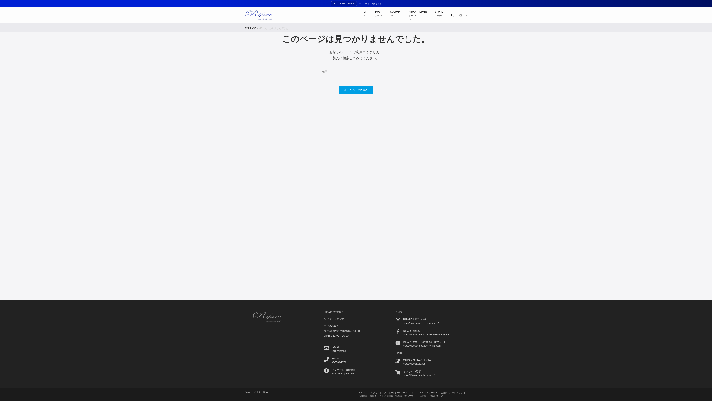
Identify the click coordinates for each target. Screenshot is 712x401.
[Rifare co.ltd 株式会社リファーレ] (397, 342)
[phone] (326, 359)
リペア (362, 392)
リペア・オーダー (429, 392)
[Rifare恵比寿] (397, 331)
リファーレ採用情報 (343, 369)
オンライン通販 (412, 371)
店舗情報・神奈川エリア (430, 396)
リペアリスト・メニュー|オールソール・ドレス (393, 392)
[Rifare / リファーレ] (397, 320)
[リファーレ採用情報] (326, 370)
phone (336, 358)
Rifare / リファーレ (415, 319)
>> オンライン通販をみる (370, 3)
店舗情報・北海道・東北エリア (399, 396)
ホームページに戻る (356, 90)
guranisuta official (417, 360)
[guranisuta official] (397, 360)
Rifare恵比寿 (411, 330)
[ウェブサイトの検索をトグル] (452, 15)
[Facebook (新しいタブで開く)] (461, 15)
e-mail (336, 347)
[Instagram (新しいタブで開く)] (466, 15)
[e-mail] (326, 348)
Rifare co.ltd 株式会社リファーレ (425, 342)
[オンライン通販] (397, 372)
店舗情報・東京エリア (452, 392)
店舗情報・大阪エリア (370, 396)
